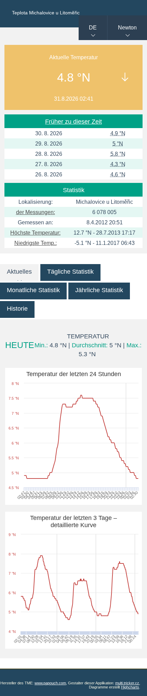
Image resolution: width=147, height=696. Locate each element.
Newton (127, 27)
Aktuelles (19, 271)
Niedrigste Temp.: (35, 243)
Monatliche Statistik (33, 290)
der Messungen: (35, 212)
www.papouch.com (50, 683)
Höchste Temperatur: (35, 233)
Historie (17, 308)
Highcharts (130, 687)
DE (93, 27)
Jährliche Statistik (99, 290)
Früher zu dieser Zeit (73, 121)
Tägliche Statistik (70, 271)
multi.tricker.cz (127, 683)
